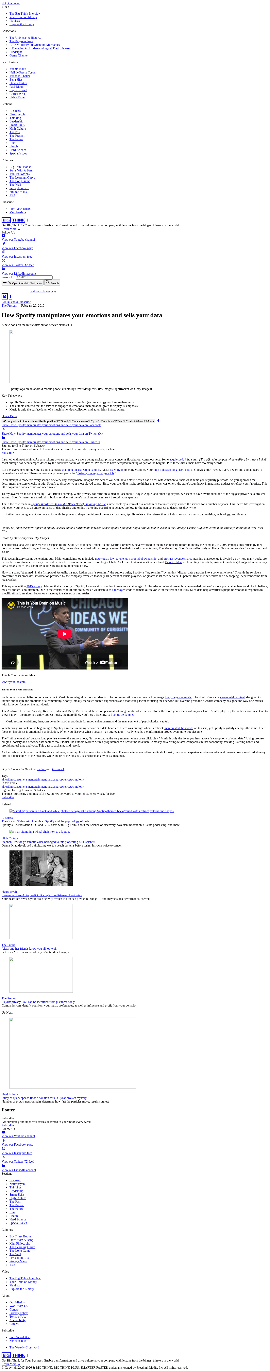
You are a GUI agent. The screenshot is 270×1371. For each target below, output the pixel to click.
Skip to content (11, 3)
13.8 (12, 195)
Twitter (41, 769)
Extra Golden (173, 562)
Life (12, 142)
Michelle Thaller (19, 76)
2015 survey (34, 586)
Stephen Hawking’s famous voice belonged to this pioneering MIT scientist (48, 842)
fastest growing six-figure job (95, 473)
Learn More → (11, 229)
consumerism (21, 779)
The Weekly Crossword (24, 1347)
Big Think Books (20, 167)
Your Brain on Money (23, 17)
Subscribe (25, 302)
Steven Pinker (18, 83)
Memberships (17, 212)
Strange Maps (18, 191)
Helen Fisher (17, 97)
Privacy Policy (18, 1313)
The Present (16, 135)
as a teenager (117, 589)
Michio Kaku (17, 69)
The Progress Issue (21, 41)
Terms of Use (17, 1316)
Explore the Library (21, 24)
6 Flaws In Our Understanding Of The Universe (39, 48)
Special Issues (18, 153)
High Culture (17, 128)
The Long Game (19, 181)
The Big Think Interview (25, 13)
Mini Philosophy (19, 174)
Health (13, 146)
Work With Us (18, 1306)
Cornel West (17, 93)
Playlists (14, 20)
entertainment (38, 779)
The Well (15, 184)
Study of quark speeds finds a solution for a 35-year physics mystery (44, 1098)
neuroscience (62, 779)
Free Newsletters (19, 208)
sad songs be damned (121, 714)
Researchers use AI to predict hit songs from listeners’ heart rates (42, 895)
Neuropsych (17, 114)
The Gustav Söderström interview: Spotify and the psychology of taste (45, 821)
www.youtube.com (13, 682)
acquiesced (176, 459)
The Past (14, 132)
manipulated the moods (178, 728)
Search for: (8, 277)
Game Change (18, 55)
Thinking (15, 118)
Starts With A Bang (21, 170)
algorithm (7, 779)
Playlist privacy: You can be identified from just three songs (38, 1002)
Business (15, 110)
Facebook (58, 769)
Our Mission (17, 1302)
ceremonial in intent (232, 697)
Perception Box (19, 188)
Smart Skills (17, 125)
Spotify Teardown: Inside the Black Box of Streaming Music (68, 504)
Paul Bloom (16, 86)
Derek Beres (9, 416)
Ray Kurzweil (18, 90)
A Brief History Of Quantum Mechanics (34, 44)
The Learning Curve (22, 177)
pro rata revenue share (177, 558)
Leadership (16, 121)
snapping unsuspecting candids (81, 469)
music (50, 779)
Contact (14, 1309)
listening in (117, 469)
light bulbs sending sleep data (172, 469)
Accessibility (17, 1320)
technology (77, 779)
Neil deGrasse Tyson (22, 72)
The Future (16, 139)
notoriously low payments (111, 558)
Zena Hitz (15, 79)
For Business (10, 302)
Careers (14, 1323)
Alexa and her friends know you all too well (29, 948)
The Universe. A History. (25, 37)
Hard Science (17, 150)
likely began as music (178, 697)
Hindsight (15, 52)
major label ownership (143, 558)
